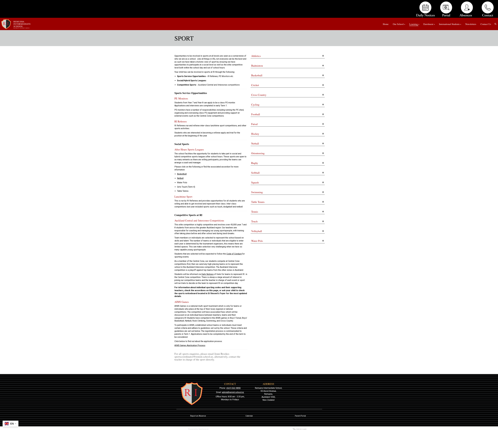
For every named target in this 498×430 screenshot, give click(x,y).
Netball (180, 178)
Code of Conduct (234, 254)
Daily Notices (207, 274)
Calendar (249, 416)
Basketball (182, 174)
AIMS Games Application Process (189, 345)
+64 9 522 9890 (233, 388)
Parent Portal (300, 416)
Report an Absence (198, 416)
